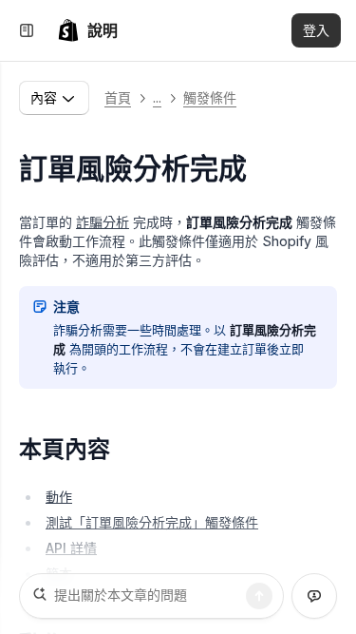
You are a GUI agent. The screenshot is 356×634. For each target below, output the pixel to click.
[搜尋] (259, 596)
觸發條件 (209, 97)
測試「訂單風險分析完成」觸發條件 (152, 522)
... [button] (157, 97)
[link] (87, 30)
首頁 (117, 97)
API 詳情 (71, 548)
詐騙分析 (102, 222)
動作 (59, 497)
